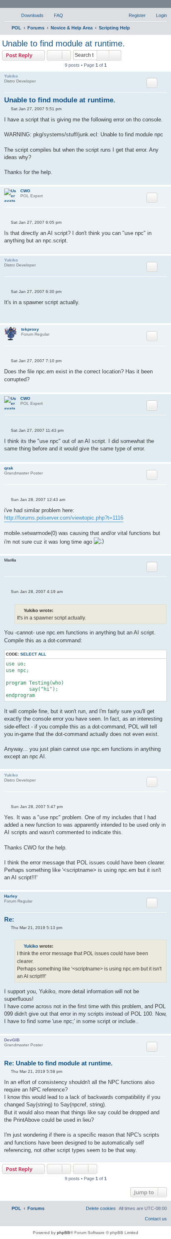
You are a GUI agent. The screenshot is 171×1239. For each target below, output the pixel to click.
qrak (8, 468)
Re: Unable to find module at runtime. (58, 1063)
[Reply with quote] (152, 83)
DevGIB (12, 1040)
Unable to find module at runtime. (63, 43)
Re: (9, 919)
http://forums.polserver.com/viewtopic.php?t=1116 (63, 518)
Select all (33, 654)
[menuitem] (29, 15)
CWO (25, 191)
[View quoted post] (58, 946)
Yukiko (11, 76)
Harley (10, 896)
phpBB (63, 1232)
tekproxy (30, 329)
